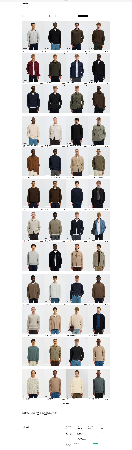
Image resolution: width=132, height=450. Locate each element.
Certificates (68, 436)
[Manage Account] (103, 3)
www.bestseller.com (69, 447)
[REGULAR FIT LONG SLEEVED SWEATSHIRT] (33, 130)
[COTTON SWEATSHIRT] (55, 288)
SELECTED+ (90, 431)
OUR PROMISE (68, 429)
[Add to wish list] (43, 22)
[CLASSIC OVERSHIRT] (33, 67)
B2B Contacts (68, 434)
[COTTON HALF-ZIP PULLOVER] (33, 35)
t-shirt (38, 414)
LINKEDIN (101, 431)
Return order (79, 432)
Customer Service (80, 431)
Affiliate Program (69, 433)
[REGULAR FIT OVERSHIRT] (55, 256)
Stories (63, 3)
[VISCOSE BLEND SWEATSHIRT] (77, 288)
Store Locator (79, 428)
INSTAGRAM (101, 429)
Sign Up (89, 428)
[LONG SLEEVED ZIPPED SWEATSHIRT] (77, 383)
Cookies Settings (80, 438)
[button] (33, 35)
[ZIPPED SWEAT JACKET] (99, 319)
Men (56, 3)
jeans (47, 413)
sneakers (45, 414)
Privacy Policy (79, 434)
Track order (90, 432)
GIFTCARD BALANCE (80, 433)
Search (94, 3)
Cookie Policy (79, 437)
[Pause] (108, 0)
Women (59, 3)
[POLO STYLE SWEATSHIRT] (99, 351)
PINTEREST (101, 432)
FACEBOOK (101, 428)
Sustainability (68, 431)
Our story (68, 428)
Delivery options (80, 429)
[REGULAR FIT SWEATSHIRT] (99, 67)
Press (67, 432)
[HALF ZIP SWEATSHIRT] (33, 288)
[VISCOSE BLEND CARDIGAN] (99, 193)
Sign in (89, 429)
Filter (25, 20)
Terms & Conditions (80, 436)
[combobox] (73, 20)
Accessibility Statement (81, 439)
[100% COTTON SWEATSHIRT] (99, 35)
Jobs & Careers (68, 437)
